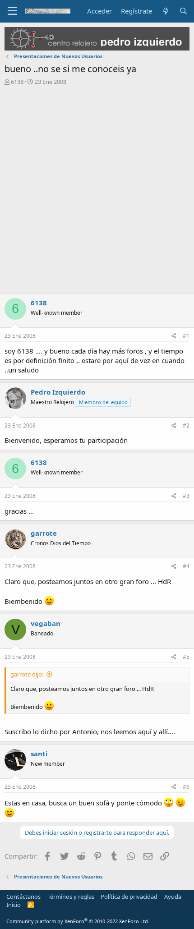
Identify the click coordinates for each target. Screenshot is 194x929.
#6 (186, 787)
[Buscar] (183, 11)
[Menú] (12, 11)
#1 (186, 336)
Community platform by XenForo (77, 921)
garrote (44, 533)
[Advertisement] (97, 192)
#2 (186, 425)
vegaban (45, 623)
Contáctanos (23, 896)
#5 (186, 657)
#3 (186, 496)
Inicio (13, 905)
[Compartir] (174, 336)
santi (39, 753)
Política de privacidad (129, 896)
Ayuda (172, 896)
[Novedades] (165, 11)
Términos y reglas (70, 896)
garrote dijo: (26, 674)
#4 (186, 566)
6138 (17, 82)
